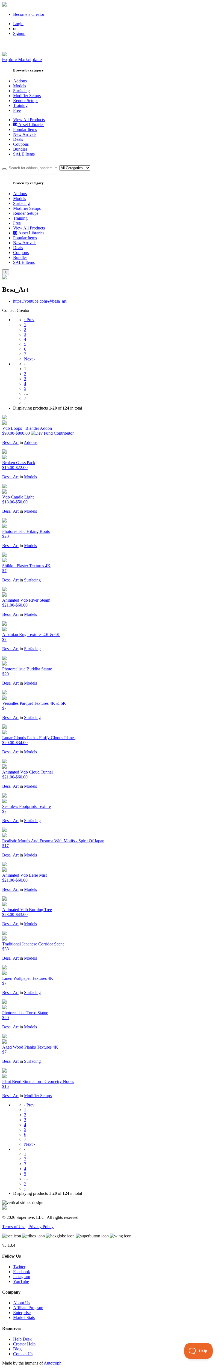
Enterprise (22, 1312)
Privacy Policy (41, 1226)
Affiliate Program (28, 1307)
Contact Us (23, 1353)
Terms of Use (13, 1226)
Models (30, 476)
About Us (21, 1302)
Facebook (21, 1271)
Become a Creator (28, 14)
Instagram (21, 1276)
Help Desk (22, 1339)
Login (18, 23)
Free (17, 110)
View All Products (29, 119)
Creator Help (24, 1344)
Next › (29, 359)
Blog (17, 1349)
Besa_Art (10, 442)
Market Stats (24, 1317)
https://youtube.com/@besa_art (39, 301)
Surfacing (32, 580)
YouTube (21, 1281)
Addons (30, 442)
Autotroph (52, 1363)
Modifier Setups (38, 1095)
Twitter (19, 1266)
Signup (19, 33)
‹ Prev (29, 319)
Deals (18, 139)
